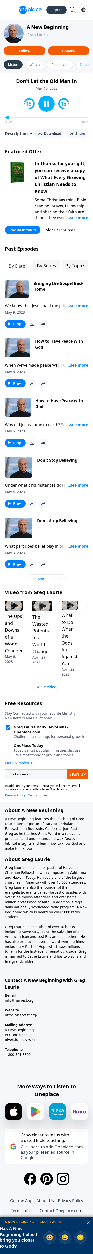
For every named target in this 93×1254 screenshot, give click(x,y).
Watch (35, 64)
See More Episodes (46, 578)
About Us (45, 1200)
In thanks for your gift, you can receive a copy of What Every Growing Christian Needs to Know (60, 177)
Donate (68, 51)
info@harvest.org (19, 1000)
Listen (13, 64)
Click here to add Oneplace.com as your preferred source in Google (52, 1152)
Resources (59, 64)
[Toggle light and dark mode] (83, 10)
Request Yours (22, 229)
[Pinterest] (46, 1179)
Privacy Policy (70, 1200)
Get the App (21, 1200)
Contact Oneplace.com (61, 1210)
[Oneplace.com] (30, 10)
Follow (24, 50)
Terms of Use (23, 1210)
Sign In (56, 9)
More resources (60, 230)
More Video (46, 686)
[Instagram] (63, 1179)
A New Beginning (48, 27)
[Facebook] (30, 1179)
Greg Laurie (38, 34)
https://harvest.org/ (21, 1015)
